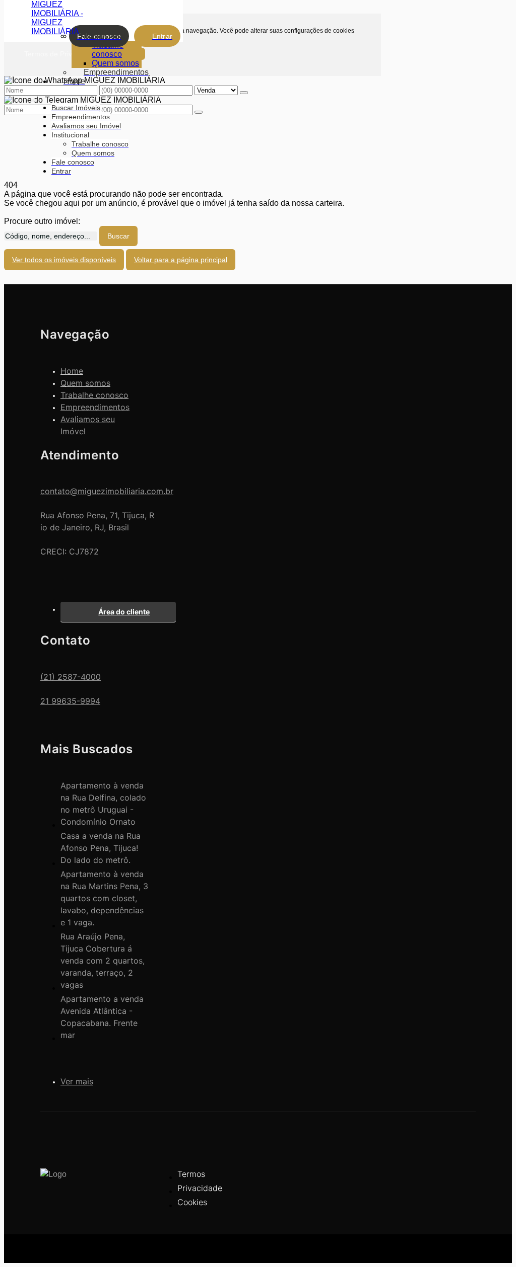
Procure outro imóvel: (42, 221)
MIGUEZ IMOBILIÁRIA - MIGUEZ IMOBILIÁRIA (57, 18)
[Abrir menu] (34, 98)
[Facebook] (459, 1180)
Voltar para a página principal (180, 260)
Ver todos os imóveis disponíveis (64, 260)
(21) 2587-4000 (70, 677)
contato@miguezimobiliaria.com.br (106, 491)
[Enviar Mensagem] (199, 112)
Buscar (118, 236)
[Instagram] (459, 1198)
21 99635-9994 (70, 701)
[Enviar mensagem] (244, 92)
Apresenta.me (65, 1246)
